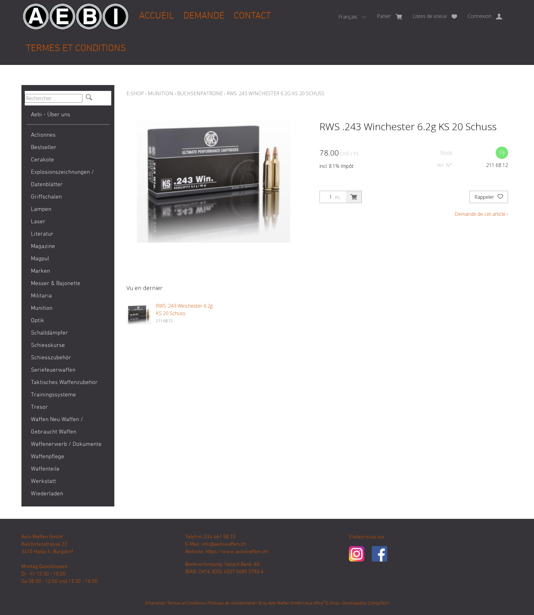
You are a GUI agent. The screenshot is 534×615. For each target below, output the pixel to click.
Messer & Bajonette (55, 283)
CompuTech (378, 603)
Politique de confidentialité (232, 603)
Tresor (39, 407)
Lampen (41, 209)
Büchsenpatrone (200, 93)
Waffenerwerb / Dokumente (66, 444)
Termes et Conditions (76, 48)
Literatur (42, 234)
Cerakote (42, 160)
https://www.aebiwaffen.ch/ (237, 552)
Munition (42, 308)
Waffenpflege (47, 456)
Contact (252, 16)
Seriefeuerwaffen (53, 370)
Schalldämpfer (49, 333)
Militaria (41, 296)
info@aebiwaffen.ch (223, 544)
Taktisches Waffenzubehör (64, 382)
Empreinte (154, 603)
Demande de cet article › (481, 214)
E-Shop (135, 93)
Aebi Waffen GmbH (285, 603)
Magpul (40, 259)
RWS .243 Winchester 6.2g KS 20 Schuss (275, 93)
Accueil (156, 16)
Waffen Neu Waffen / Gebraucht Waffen (57, 426)
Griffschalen (46, 197)
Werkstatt (43, 481)
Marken (40, 271)
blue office (315, 603)
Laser (38, 221)
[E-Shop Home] (75, 11)
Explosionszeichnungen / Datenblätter (62, 178)
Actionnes (43, 135)
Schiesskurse (48, 345)
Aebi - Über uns (50, 114)
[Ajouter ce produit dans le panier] (354, 197)
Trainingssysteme (53, 395)
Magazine (43, 246)
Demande (203, 16)
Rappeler (484, 197)
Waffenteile (45, 469)
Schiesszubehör (51, 357)
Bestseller (44, 147)
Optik (37, 320)
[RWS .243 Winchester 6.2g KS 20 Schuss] (138, 314)
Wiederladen (47, 494)
